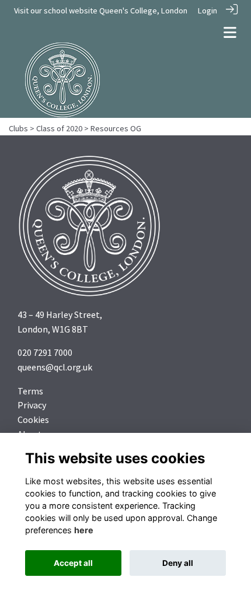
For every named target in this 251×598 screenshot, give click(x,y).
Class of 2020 (59, 128)
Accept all (73, 563)
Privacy (32, 405)
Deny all (177, 563)
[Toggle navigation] (230, 32)
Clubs (18, 128)
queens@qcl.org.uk (55, 367)
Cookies (33, 419)
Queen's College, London (143, 10)
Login (207, 10)
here (83, 530)
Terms (30, 391)
